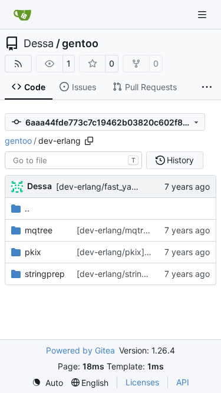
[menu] (47, 383)
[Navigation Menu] (203, 14)
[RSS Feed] (18, 63)
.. (27, 208)
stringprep (45, 274)
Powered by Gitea (80, 350)
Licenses (142, 382)
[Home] (22, 14)
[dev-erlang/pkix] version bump (138, 252)
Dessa (39, 43)
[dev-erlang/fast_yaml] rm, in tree (120, 186)
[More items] (206, 87)
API (182, 382)
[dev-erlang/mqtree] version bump (143, 230)
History (180, 160)
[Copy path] (89, 141)
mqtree (38, 230)
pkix (33, 252)
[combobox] (73, 160)
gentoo (80, 43)
